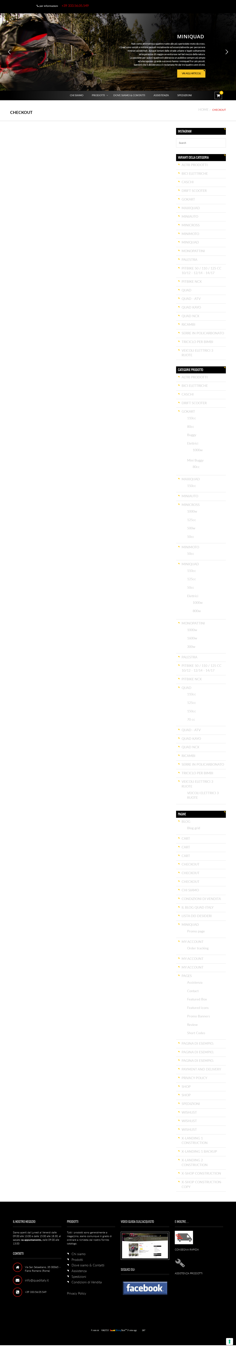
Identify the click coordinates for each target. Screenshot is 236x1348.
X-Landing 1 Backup (199, 1151)
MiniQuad (190, 242)
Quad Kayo (191, 307)
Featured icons (198, 1008)
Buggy (191, 435)
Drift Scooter (194, 191)
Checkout (190, 864)
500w (191, 528)
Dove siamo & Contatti (129, 95)
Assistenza (161, 95)
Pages (187, 976)
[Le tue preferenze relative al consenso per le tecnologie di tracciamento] (229, 1341)
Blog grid (193, 828)
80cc (190, 427)
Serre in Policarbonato (203, 333)
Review (192, 1025)
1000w (198, 450)
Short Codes (196, 1033)
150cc (191, 486)
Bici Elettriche (195, 173)
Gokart (188, 199)
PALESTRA (189, 260)
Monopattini (193, 251)
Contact (193, 991)
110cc (191, 418)
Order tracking (198, 948)
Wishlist (189, 1112)
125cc (191, 520)
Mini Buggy (195, 460)
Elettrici (192, 443)
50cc (190, 537)
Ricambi (188, 324)
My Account (193, 942)
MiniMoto (190, 234)
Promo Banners (198, 1016)
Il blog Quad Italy (198, 907)
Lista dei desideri (197, 916)
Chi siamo (76, 95)
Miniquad (190, 924)
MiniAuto (190, 216)
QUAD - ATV (191, 299)
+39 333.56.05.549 (75, 6)
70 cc (191, 719)
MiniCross (191, 225)
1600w (192, 638)
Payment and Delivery (201, 1069)
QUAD (186, 290)
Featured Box (197, 999)
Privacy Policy (76, 1293)
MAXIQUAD (191, 208)
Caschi (188, 182)
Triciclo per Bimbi (197, 342)
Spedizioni (184, 95)
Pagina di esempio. (198, 1043)
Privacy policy (194, 1078)
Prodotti (98, 95)
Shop (186, 1086)
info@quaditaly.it (37, 1280)
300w (191, 647)
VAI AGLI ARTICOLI (191, 75)
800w (197, 611)
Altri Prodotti (195, 165)
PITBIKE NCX (192, 281)
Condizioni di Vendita (201, 899)
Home (203, 110)
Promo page (196, 931)
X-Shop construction (201, 1173)
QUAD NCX (190, 316)
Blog (186, 821)
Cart (186, 838)
